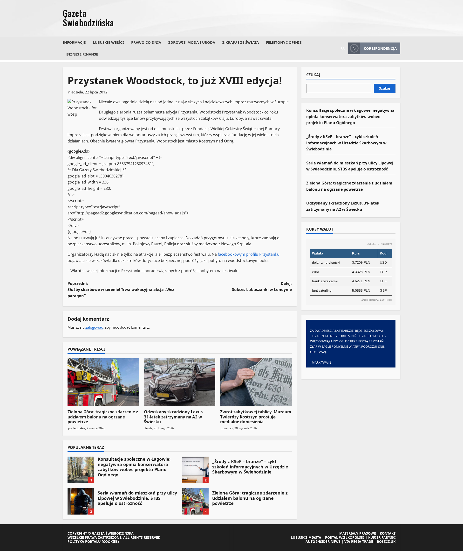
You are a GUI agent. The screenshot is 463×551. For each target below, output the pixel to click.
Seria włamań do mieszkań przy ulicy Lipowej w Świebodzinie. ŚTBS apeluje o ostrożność (81, 501)
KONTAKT (387, 533)
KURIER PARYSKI (381, 537)
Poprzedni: (121, 289)
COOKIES (110, 541)
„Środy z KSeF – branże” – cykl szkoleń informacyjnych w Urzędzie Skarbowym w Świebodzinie (195, 470)
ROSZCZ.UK (386, 541)
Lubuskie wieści (108, 42)
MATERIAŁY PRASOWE (357, 533)
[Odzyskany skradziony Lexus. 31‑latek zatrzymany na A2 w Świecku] (180, 382)
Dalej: (262, 286)
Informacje (74, 42)
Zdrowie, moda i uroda (191, 42)
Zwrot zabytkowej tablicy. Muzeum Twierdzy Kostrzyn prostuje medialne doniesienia (255, 416)
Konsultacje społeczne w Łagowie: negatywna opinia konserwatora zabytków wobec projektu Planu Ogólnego (81, 470)
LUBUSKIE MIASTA (306, 537)
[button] (343, 48)
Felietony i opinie (283, 42)
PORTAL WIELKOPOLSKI (344, 537)
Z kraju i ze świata (240, 42)
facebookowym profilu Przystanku (248, 254)
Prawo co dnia (146, 42)
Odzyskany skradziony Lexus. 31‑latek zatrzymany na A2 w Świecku (174, 416)
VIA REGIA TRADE (358, 541)
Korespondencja (380, 48)
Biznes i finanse (82, 54)
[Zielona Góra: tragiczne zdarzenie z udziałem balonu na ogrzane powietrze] (103, 382)
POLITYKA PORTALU (84, 541)
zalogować (94, 327)
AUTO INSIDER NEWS (323, 541)
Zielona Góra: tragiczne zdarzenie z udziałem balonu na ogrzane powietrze (103, 416)
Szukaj (313, 75)
